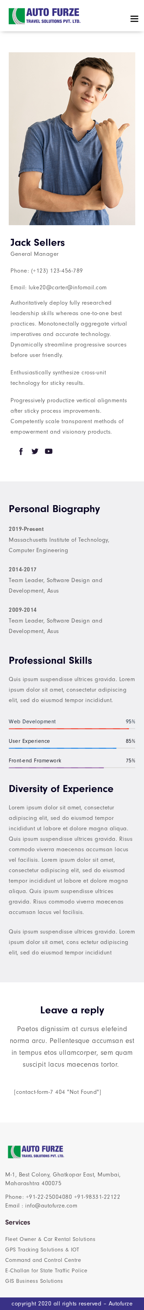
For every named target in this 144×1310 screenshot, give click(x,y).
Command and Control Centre (43, 1260)
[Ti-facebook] (20, 451)
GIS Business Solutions (34, 1281)
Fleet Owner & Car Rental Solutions (50, 1239)
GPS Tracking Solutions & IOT (42, 1250)
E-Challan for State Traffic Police (46, 1270)
